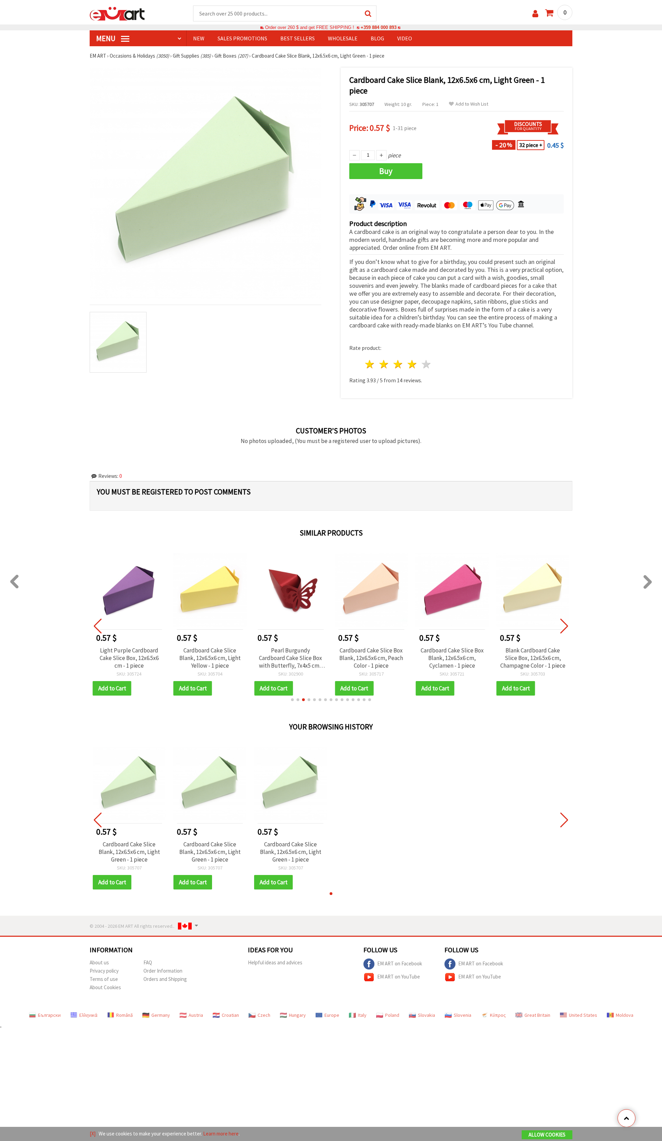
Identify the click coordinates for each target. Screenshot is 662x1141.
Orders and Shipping (165, 979)
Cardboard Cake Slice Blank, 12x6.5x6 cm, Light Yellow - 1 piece (210, 658)
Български (49, 1015)
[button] (292, 699)
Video (404, 38)
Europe (331, 1015)
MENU (106, 38)
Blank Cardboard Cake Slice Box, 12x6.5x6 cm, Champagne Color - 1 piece (532, 658)
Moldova (624, 1015)
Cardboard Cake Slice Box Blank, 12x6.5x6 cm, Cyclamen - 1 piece (452, 658)
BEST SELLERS (297, 38)
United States (583, 1015)
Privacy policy (104, 970)
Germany (160, 1015)
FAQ (147, 962)
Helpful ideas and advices (275, 962)
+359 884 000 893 (379, 27)
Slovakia (426, 1015)
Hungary (297, 1015)
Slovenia (462, 1015)
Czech (264, 1015)
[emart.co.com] (117, 13)
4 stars (412, 364)
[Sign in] (535, 13)
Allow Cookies (547, 1134)
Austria (196, 1015)
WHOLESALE (343, 38)
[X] (93, 1133)
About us (99, 962)
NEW (198, 38)
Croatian (230, 1015)
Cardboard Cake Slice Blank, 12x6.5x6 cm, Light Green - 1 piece (129, 851)
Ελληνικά (88, 1015)
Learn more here (221, 1133)
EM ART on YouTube (398, 976)
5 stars (426, 364)
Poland (392, 1015)
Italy (362, 1015)
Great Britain (537, 1015)
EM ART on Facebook (399, 963)
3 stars (398, 364)
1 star (370, 364)
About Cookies (105, 987)
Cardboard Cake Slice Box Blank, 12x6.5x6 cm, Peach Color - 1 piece (371, 658)
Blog (377, 38)
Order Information (162, 970)
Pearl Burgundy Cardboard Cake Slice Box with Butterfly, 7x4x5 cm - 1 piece (290, 658)
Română (124, 1015)
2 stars (384, 364)
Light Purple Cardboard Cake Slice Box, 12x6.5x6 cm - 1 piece (129, 658)
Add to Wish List (471, 104)
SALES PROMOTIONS (242, 38)
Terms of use (104, 979)
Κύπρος (498, 1015)
